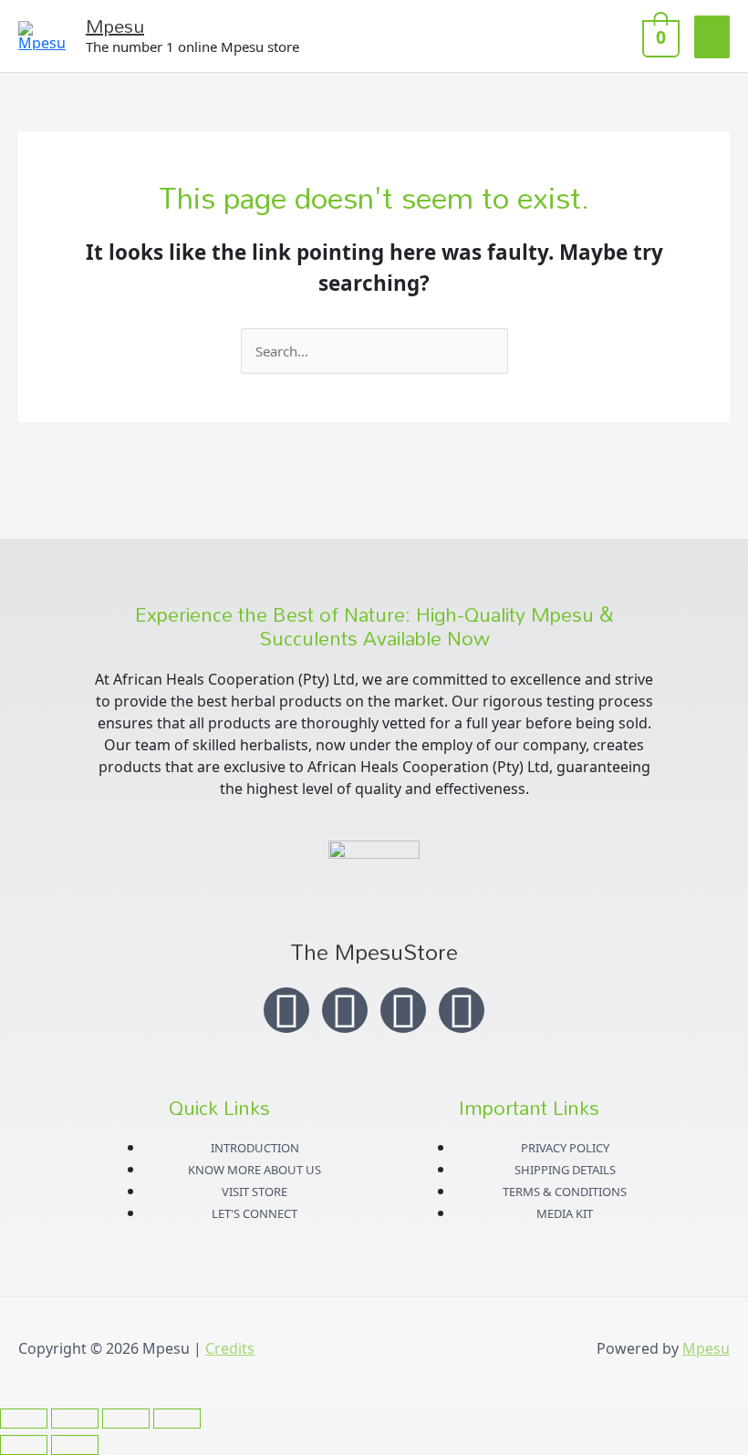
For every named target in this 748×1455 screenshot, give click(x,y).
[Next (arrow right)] (75, 1445)
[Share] (126, 1419)
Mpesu (115, 25)
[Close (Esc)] (177, 1419)
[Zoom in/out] (23, 1419)
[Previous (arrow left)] (23, 1445)
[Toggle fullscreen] (75, 1419)
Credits (230, 1348)
